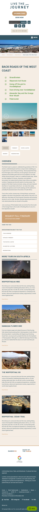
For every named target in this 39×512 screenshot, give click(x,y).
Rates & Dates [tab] (25, 148)
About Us (4, 505)
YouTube (6, 499)
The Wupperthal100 (11, 372)
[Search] (29, 22)
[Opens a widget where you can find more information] (32, 508)
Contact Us (5, 492)
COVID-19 (13, 492)
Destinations (10, 54)
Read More (5, 299)
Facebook (26, 499)
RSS (34, 499)
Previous (6, 116)
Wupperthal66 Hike (11, 282)
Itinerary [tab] (14, 148)
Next (32, 116)
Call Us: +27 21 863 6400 (19, 31)
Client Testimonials (13, 490)
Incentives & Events (24, 492)
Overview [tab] (5, 148)
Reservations (7, 250)
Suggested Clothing (9, 246)
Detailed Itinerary (8, 237)
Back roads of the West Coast (30, 54)
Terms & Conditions (7, 494)
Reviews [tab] (5, 153)
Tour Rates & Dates (8, 242)
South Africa (18, 54)
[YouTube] (23, 25)
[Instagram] (19, 25)
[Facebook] (15, 25)
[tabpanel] (19, 184)
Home (3, 54)
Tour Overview (7, 233)
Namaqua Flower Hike (12, 326)
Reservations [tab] (15, 153)
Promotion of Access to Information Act (13, 496)
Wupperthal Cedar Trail (13, 417)
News (32, 490)
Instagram (16, 499)
